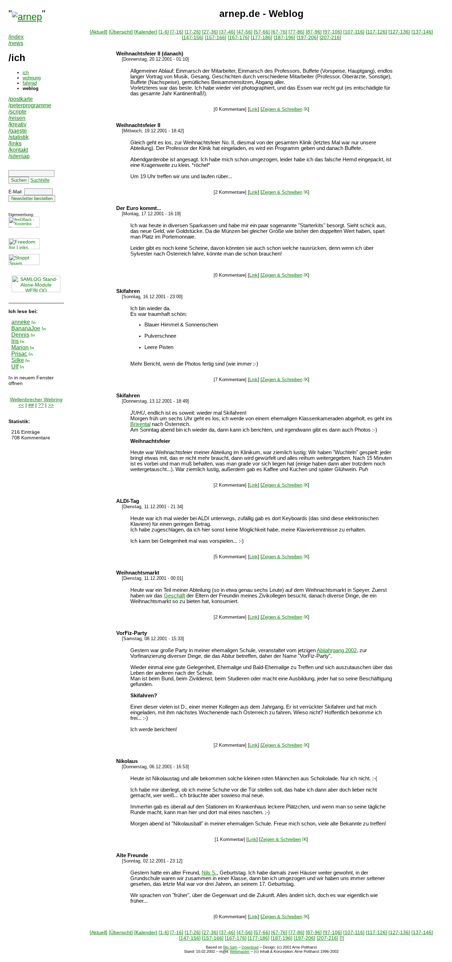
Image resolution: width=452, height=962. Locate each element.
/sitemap (19, 156)
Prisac (19, 354)
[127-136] (399, 32)
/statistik (18, 137)
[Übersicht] (121, 32)
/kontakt (18, 150)
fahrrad (30, 83)
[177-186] (261, 37)
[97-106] (332, 32)
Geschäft (174, 596)
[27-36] (210, 32)
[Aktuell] (98, 32)
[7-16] (176, 32)
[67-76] (279, 32)
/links (15, 143)
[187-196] (284, 37)
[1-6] (164, 32)
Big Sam (230, 947)
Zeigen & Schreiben (282, 109)
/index (16, 37)
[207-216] (330, 37)
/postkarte (20, 99)
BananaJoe (25, 328)
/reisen (16, 118)
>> (51, 405)
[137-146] (422, 32)
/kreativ (17, 124)
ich (26, 72)
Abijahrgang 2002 (337, 650)
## (31, 405)
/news (15, 43)
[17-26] (193, 32)
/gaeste (17, 131)
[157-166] (215, 37)
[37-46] (227, 32)
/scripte (17, 112)
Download (250, 947)
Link (253, 109)
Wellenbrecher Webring (36, 399)
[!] (342, 938)
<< (21, 405)
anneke (20, 322)
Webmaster (240, 951)
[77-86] (296, 32)
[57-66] (262, 32)
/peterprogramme (29, 105)
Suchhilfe (39, 180)
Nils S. (209, 873)
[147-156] (192, 37)
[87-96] (314, 32)
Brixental (140, 424)
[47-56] (244, 32)
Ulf (14, 366)
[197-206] (307, 37)
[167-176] (238, 37)
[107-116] (353, 32)
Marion (20, 347)
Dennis (20, 335)
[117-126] (376, 32)
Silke (17, 360)
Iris (15, 341)
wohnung (32, 77)
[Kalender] (145, 32)
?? (41, 405)
